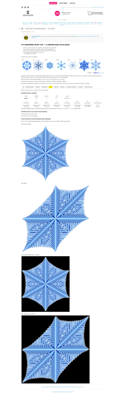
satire (65, 24)
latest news (63, 3)
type (83, 24)
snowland (44, 87)
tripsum (79, 24)
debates (63, 22)
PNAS (84, 36)
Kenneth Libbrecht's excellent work (66, 83)
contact (53, 387)
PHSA (82, 387)
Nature (76, 36)
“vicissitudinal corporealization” (66, 392)
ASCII (26, 22)
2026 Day (53, 3)
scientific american (71, 87)
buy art (72, 3)
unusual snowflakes (34, 77)
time (76, 24)
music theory (36, 24)
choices (30, 22)
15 (46, 98)
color (38, 22)
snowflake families (86, 75)
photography (45, 24)
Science (81, 36)
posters (62, 87)
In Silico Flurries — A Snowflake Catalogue (35, 28)
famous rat (74, 22)
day (23, 22)
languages (25, 24)
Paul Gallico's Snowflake (84, 83)
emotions (68, 22)
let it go (95, 7)
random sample (30, 87)
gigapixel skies (81, 22)
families (38, 87)
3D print (80, 87)
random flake (28, 90)
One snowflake (51, 28)
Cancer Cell (89, 36)
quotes (51, 24)
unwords (87, 24)
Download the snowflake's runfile (29, 114)
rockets (61, 24)
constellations (44, 22)
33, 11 (56, 98)
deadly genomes (56, 22)
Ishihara (93, 22)
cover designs (35, 36)
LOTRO (30, 24)
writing (99, 24)
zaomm (62, 25)
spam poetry (70, 24)
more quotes (101, 7)
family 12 (48, 77)
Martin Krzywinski (46, 387)
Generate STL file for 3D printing (29, 116)
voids (92, 24)
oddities (56, 87)
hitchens (88, 22)
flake (50, 87)
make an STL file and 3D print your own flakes (53, 79)
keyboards (99, 22)
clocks (34, 22)
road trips (55, 24)
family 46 (55, 77)
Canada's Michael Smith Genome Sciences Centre (67, 387)
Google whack (54, 392)
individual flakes (98, 75)
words (95, 24)
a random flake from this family (40, 90)
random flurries (78, 75)
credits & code (88, 87)
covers (50, 22)
